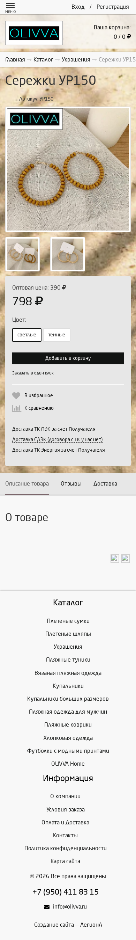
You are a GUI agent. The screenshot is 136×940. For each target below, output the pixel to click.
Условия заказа (65, 810)
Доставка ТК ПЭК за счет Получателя (54, 429)
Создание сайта (54, 925)
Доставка (105, 484)
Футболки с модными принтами (68, 751)
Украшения (68, 647)
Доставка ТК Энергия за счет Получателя (58, 450)
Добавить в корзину (68, 358)
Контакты (65, 835)
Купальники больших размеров (68, 699)
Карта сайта (65, 861)
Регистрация (113, 7)
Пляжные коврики (68, 725)
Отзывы (71, 484)
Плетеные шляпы (68, 634)
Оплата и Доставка (65, 822)
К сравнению (39, 408)
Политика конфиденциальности (65, 848)
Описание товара (27, 484)
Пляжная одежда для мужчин (68, 712)
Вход (78, 7)
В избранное (38, 395)
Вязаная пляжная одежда (68, 673)
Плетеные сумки (68, 621)
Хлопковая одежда (68, 738)
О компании (65, 796)
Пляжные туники (68, 660)
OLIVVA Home (68, 764)
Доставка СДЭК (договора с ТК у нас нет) (57, 439)
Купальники (68, 686)
